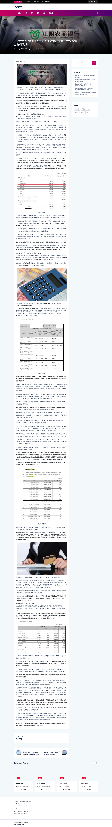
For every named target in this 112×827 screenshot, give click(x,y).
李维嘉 (77, 109)
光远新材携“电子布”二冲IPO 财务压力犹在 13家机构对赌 (85, 80)
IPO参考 (18, 6)
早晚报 (51, 13)
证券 (88, 112)
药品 (76, 112)
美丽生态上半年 (41, 783)
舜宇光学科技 (85, 109)
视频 (31, 13)
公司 (25, 13)
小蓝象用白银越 (63, 783)
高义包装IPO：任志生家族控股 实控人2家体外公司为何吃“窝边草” (85, 93)
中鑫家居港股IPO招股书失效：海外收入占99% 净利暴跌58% (38, 1)
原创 (19, 13)
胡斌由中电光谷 (85, 783)
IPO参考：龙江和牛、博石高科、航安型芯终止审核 (51, 753)
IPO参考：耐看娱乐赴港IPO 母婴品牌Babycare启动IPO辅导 (31, 753)
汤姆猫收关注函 (19, 783)
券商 (44, 13)
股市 (38, 13)
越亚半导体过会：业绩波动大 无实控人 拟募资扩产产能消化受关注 (84, 89)
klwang (15, 49)
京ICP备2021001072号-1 (20, 824)
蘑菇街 (82, 112)
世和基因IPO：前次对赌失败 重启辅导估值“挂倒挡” (85, 76)
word (17, 790)
